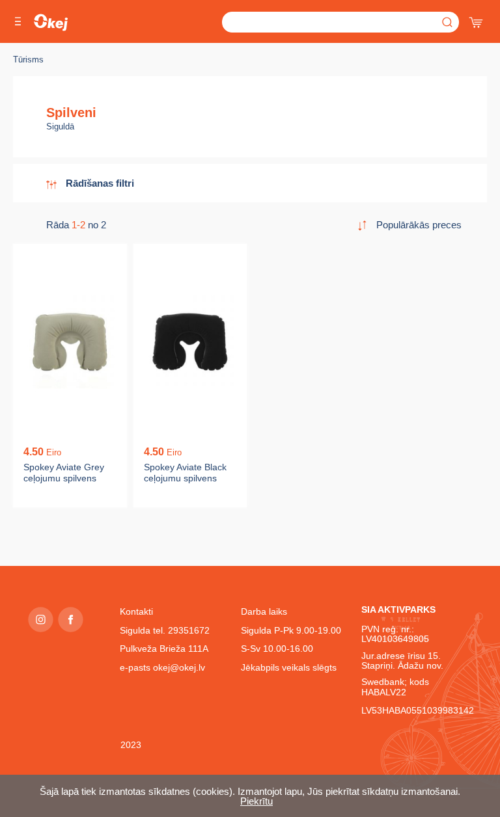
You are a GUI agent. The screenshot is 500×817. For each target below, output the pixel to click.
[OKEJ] (51, 22)
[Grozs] (477, 19)
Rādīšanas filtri (100, 183)
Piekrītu (256, 801)
